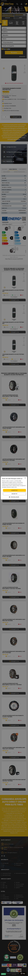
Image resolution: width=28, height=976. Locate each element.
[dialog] (14, 487)
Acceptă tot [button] (14, 490)
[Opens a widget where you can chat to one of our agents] (23, 973)
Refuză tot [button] (14, 493)
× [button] (25, 478)
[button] (14, 497)
